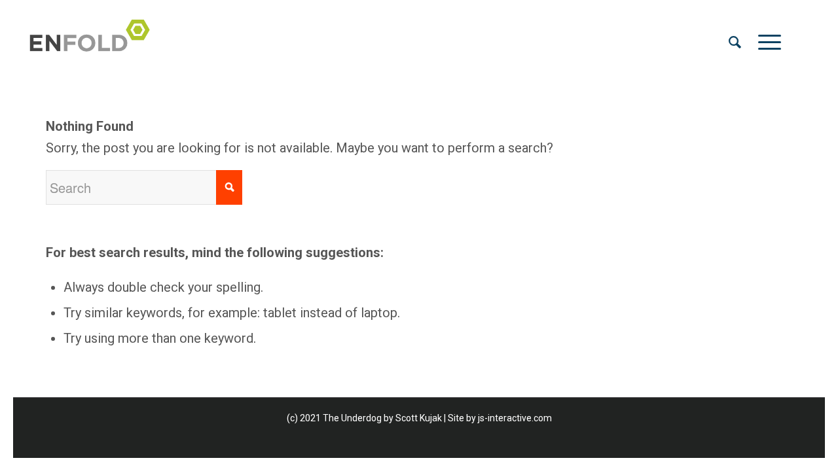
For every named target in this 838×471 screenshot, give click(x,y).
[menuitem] (735, 42)
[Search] (735, 42)
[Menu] (765, 42)
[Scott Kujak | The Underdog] (93, 42)
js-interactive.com (515, 418)
